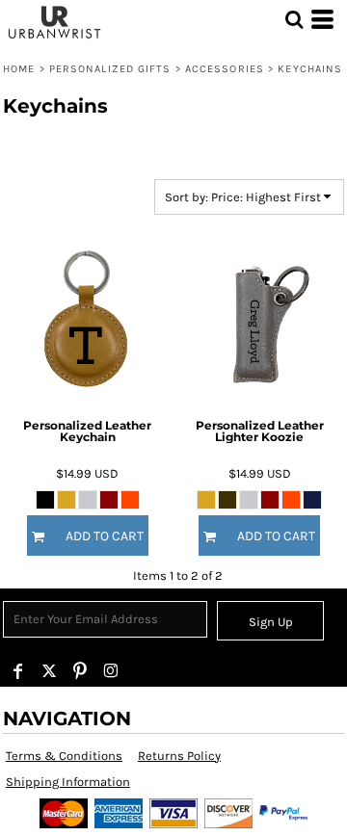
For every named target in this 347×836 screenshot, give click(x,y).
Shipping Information (68, 781)
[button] (294, 19)
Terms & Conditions (64, 755)
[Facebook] (18, 671)
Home (19, 69)
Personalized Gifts (110, 69)
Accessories (224, 69)
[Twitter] (49, 671)
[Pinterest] (80, 671)
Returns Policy (179, 755)
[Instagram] (110, 671)
